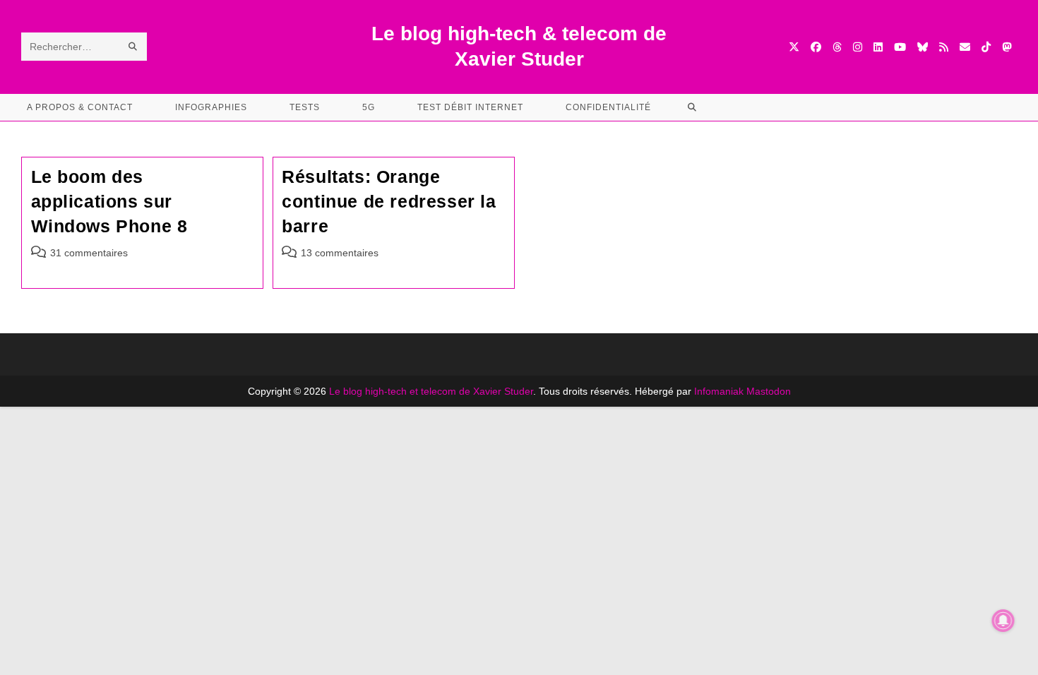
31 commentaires (89, 252)
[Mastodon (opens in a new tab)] (1006, 47)
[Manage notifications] (1003, 620)
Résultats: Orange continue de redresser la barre (389, 201)
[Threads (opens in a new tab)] (837, 47)
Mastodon (768, 391)
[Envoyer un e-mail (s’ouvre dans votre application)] (965, 47)
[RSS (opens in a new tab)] (943, 47)
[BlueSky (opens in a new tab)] (922, 47)
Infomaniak (719, 391)
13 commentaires (339, 252)
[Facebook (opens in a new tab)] (816, 47)
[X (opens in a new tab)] (794, 47)
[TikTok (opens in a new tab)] (986, 47)
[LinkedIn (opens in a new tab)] (878, 47)
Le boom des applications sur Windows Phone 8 (109, 201)
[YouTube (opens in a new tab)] (900, 47)
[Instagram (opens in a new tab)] (857, 47)
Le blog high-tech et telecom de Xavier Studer (431, 391)
